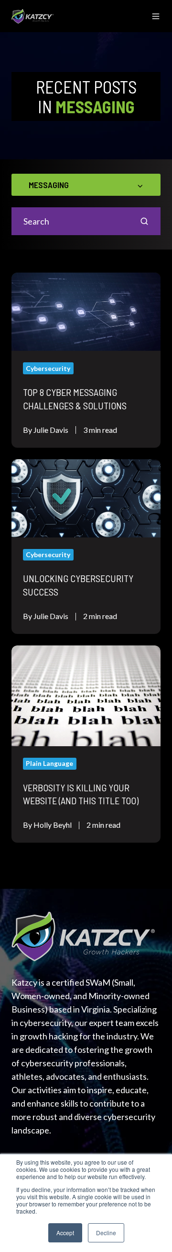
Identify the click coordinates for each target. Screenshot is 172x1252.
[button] (156, 16)
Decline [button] (106, 1232)
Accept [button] (65, 1232)
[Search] (144, 221)
